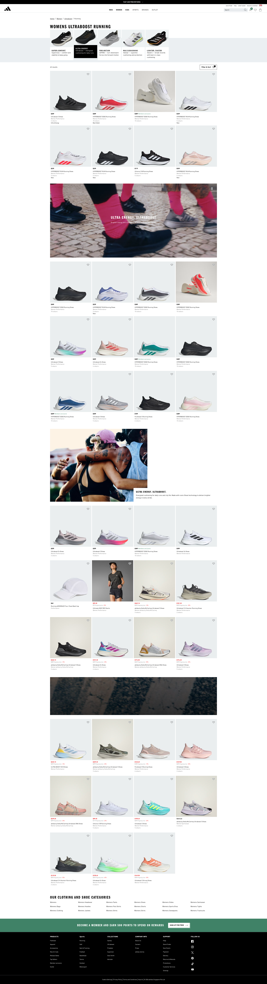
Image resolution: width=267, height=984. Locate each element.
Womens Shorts (140, 906)
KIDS (127, 10)
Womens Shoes (139, 902)
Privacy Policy (117, 979)
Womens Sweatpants (170, 911)
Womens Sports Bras (170, 906)
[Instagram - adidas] (204, 947)
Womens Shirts (111, 911)
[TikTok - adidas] (204, 964)
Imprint (140, 979)
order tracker (242, 5)
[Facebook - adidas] (204, 941)
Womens (53, 902)
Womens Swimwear (198, 902)
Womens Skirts (139, 911)
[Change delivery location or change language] (260, 5)
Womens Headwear (85, 902)
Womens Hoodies (84, 906)
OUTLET (155, 10)
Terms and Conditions (130, 979)
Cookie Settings (107, 979)
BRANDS (145, 10)
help (235, 5)
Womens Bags (55, 906)
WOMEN (119, 10)
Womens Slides (168, 902)
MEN (111, 10)
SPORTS (135, 10)
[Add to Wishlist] (88, 75)
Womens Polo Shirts (113, 906)
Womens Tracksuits (198, 911)
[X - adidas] (204, 953)
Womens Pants (111, 902)
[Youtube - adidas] (204, 970)
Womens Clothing (56, 911)
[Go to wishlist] (255, 9)
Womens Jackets (84, 911)
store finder (229, 5)
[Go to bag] (260, 9)
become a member (252, 5)
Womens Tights (196, 906)
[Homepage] (7, 8)
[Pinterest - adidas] (204, 958)
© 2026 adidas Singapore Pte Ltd (154, 979)
